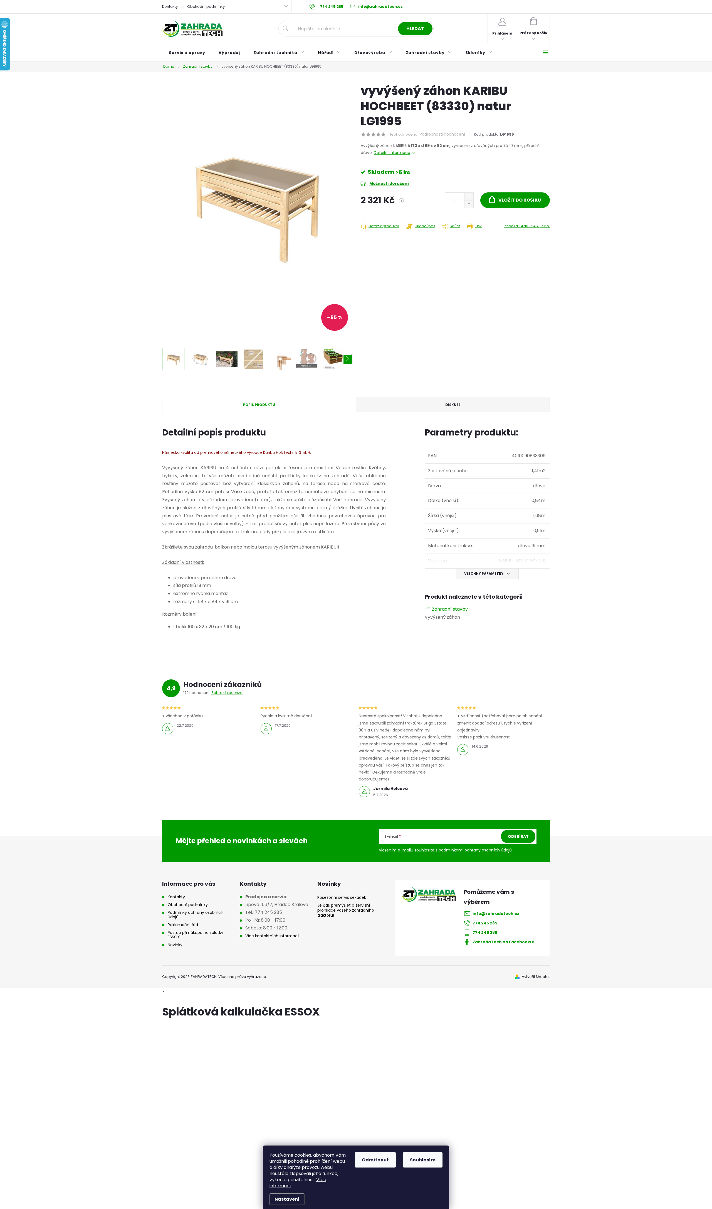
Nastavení (287, 1199)
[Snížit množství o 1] (468, 204)
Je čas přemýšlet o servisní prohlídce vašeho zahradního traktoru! (345, 910)
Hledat (415, 28)
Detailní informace (392, 152)
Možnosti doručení (389, 183)
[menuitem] (187, 52)
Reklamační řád (183, 924)
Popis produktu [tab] (259, 404)
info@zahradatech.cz (496, 913)
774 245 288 (485, 932)
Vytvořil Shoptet (536, 976)
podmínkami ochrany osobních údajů (475, 850)
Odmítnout (375, 1160)
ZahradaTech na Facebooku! (504, 942)
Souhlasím (423, 1160)
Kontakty (170, 6)
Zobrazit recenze (227, 692)
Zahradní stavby (450, 609)
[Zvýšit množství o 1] (468, 196)
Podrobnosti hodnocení (442, 134)
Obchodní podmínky (206, 6)
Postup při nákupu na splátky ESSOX (195, 935)
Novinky (175, 945)
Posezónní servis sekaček (341, 897)
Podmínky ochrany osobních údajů (195, 915)
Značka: (527, 226)
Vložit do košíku (519, 200)
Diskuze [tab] (453, 404)
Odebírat (518, 836)
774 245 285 (485, 923)
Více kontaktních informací (272, 936)
